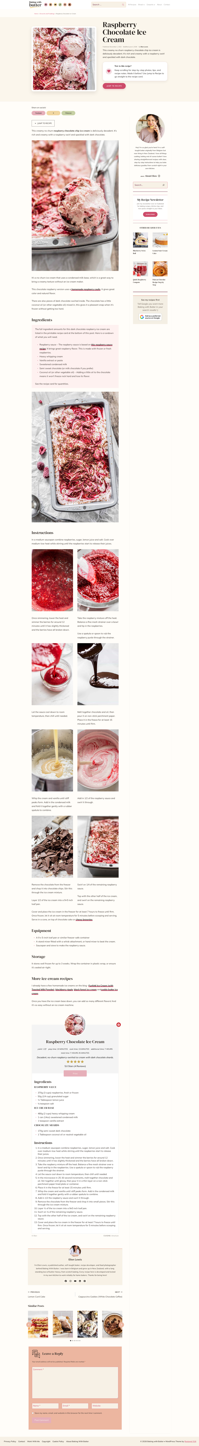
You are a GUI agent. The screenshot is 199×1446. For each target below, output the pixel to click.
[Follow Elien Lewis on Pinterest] (85, 1281)
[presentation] (38, 1324)
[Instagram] (50, 4)
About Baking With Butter (77, 1441)
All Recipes (132, 5)
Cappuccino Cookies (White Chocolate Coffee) (100, 1294)
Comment (38, 1369)
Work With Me (33, 1441)
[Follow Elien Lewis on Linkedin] (80, 1281)
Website (97, 1405)
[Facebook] (46, 4)
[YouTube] (55, 4)
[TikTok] (60, 4)
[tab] (70, 1340)
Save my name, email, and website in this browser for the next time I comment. (68, 1413)
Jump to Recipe (114, 86)
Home (36, 14)
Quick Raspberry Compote (139, 280)
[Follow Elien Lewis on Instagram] (70, 1281)
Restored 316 (190, 1441)
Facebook (38, 113)
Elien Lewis (144, 47)
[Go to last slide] (28, 1324)
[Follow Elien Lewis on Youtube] (75, 1281)
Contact (167, 5)
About (159, 5)
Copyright (46, 1441)
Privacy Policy (10, 1441)
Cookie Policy (58, 1441)
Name (36, 1405)
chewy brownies (84, 919)
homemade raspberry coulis (85, 289)
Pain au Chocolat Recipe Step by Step (159, 282)
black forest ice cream (85, 989)
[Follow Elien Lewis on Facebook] (66, 1281)
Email (66, 1405)
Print (75, 1073)
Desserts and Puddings (47, 14)
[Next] (121, 1324)
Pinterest (68, 113)
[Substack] (69, 4)
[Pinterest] (65, 4)
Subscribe (150, 214)
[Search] (163, 185)
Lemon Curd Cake (36, 1294)
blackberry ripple (64, 989)
